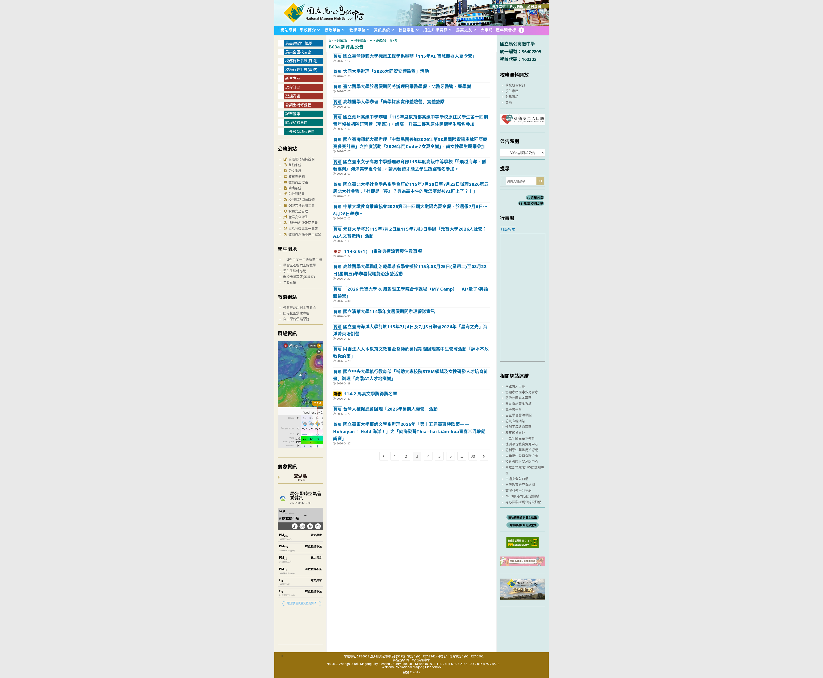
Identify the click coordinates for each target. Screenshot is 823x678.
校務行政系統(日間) (301, 60)
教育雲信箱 (296, 176)
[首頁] (330, 40)
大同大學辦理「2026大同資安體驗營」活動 (381, 71)
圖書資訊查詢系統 (518, 403)
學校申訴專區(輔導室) (299, 276)
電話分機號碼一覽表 (302, 228)
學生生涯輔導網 (294, 271)
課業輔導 (292, 113)
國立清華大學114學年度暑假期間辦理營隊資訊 (384, 311)
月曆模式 (508, 229)
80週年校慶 (535, 197)
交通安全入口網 (516, 479)
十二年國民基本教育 (520, 438)
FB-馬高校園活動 (531, 203)
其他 (508, 102)
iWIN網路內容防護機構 (522, 496)
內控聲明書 (296, 194)
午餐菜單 (289, 282)
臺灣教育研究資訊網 (520, 484)
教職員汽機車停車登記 (304, 234)
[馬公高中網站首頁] (323, 12)
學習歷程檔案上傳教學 (299, 265)
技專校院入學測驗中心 (521, 461)
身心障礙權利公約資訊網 (523, 502)
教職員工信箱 (297, 182)
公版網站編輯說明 (301, 159)
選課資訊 (292, 96)
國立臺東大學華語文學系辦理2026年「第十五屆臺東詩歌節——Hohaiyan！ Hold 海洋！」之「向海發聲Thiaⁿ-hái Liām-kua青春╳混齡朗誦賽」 (409, 431)
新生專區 (292, 78)
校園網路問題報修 (301, 199)
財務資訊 (511, 96)
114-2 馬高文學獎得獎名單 (365, 394)
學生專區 (511, 91)
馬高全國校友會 (298, 52)
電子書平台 (513, 409)
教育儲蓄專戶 (515, 432)
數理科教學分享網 (518, 490)
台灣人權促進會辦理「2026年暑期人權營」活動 (386, 409)
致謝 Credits (411, 672)
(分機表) (441, 656)
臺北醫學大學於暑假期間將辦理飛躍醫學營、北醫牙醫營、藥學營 (402, 86)
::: (278, 28)
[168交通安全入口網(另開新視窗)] (522, 121)
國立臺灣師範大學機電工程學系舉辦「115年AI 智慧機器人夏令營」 (405, 56)
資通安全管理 (297, 211)
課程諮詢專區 (296, 122)
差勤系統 (294, 165)
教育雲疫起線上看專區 (299, 307)
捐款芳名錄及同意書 (302, 222)
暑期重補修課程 (298, 104)
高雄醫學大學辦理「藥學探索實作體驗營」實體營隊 (389, 102)
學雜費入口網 (515, 386)
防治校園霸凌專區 (296, 313)
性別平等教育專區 (518, 426)
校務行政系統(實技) (301, 69)
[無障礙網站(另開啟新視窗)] (522, 542)
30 (473, 456)
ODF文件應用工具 (301, 205)
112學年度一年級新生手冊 (302, 259)
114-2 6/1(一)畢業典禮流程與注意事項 (378, 251)
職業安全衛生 (297, 217)
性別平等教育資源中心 (521, 444)
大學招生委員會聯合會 (521, 455)
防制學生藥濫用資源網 (521, 450)
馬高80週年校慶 (298, 43)
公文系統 (294, 170)
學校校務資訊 (515, 85)
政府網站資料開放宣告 (522, 525)
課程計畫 (292, 87)
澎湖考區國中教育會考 (521, 392)
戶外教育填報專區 (300, 131)
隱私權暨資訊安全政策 (522, 517)
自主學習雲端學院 (296, 319)
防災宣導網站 (515, 421)
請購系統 (294, 188)
